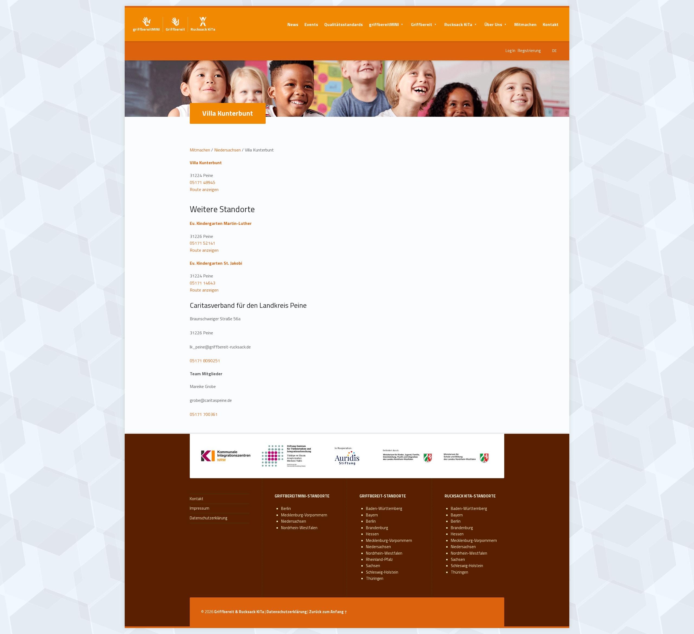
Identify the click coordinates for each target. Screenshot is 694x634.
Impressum (199, 508)
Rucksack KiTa (458, 24)
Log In (510, 51)
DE (554, 50)
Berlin (286, 509)
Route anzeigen (204, 189)
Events (311, 24)
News (292, 24)
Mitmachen (525, 24)
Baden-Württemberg (384, 509)
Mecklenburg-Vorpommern (304, 515)
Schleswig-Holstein (382, 572)
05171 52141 (202, 243)
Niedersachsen (227, 150)
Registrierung (529, 51)
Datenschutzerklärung (208, 518)
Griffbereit (421, 24)
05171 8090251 (205, 360)
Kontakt (550, 24)
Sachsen (373, 566)
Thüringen (374, 578)
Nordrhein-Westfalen (299, 528)
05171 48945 (202, 182)
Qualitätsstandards (343, 24)
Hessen (372, 534)
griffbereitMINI (384, 24)
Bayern (372, 515)
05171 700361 (204, 414)
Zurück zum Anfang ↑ (328, 612)
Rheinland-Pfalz (379, 559)
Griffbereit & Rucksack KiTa (239, 612)
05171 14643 (202, 283)
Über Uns (493, 24)
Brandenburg (377, 528)
